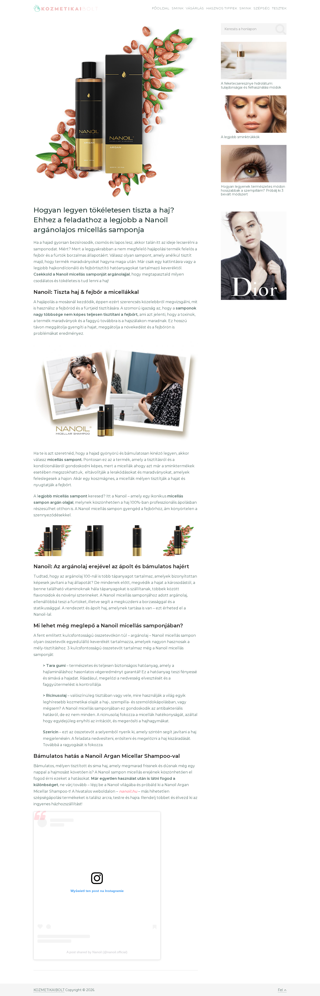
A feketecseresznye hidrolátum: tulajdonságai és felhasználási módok (251, 86)
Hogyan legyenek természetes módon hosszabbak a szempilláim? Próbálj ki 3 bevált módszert (253, 190)
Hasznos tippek (221, 8)
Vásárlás (195, 8)
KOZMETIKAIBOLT (48, 990)
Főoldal (160, 8)
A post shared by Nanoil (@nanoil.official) (97, 952)
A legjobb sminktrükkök (240, 137)
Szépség (261, 8)
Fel (280, 990)
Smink (177, 8)
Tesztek (279, 8)
